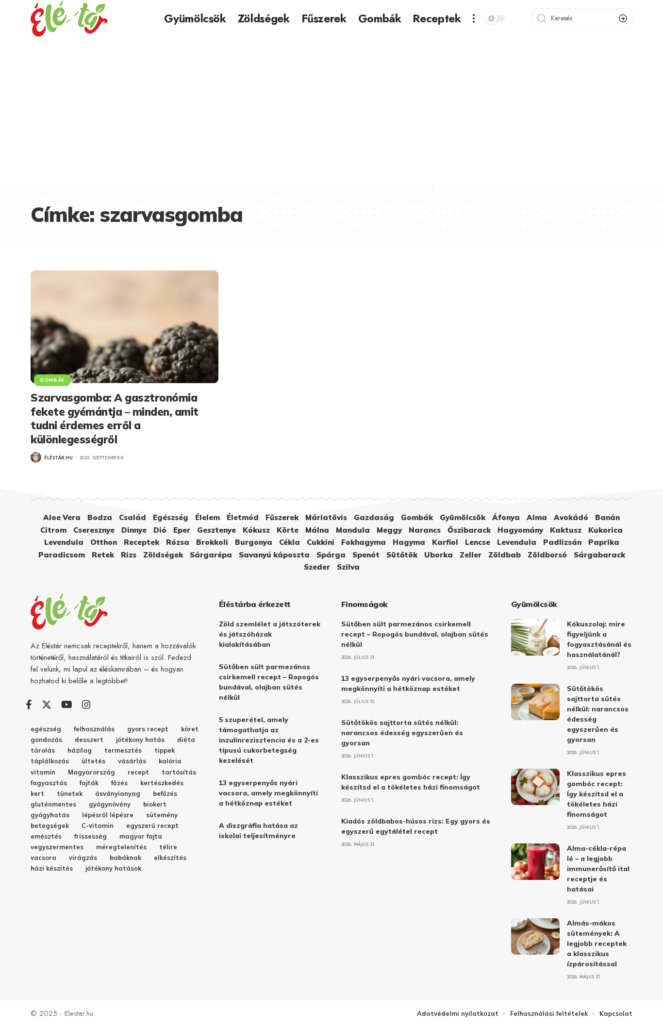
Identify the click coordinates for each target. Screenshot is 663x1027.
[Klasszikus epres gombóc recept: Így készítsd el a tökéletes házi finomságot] (535, 787)
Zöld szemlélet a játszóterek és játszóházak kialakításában (269, 634)
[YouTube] (67, 704)
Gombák (52, 380)
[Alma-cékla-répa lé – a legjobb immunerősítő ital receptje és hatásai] (535, 861)
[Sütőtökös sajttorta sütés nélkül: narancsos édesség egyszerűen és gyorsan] (535, 702)
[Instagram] (86, 704)
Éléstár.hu (58, 457)
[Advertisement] (331, 110)
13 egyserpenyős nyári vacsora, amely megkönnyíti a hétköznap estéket (268, 793)
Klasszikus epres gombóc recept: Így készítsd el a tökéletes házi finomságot (596, 794)
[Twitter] (46, 704)
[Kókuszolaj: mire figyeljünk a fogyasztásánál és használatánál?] (535, 637)
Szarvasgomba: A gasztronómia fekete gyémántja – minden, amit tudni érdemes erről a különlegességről (115, 418)
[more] (474, 18)
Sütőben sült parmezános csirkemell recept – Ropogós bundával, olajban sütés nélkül (414, 634)
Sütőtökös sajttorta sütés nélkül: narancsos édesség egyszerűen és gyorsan (402, 732)
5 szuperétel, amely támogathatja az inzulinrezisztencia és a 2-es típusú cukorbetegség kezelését (269, 740)
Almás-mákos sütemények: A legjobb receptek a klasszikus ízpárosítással (597, 943)
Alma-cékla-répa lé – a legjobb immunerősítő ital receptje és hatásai (598, 868)
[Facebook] (28, 704)
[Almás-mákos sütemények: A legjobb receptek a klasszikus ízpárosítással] (535, 936)
